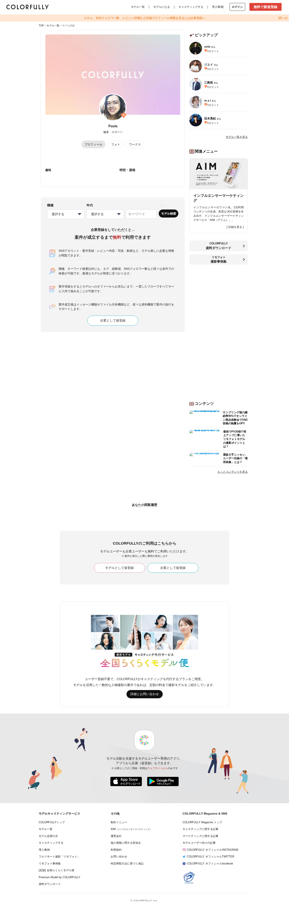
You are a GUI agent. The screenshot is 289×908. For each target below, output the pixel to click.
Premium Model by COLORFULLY (59, 877)
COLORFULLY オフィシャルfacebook (210, 863)
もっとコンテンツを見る (232, 471)
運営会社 (116, 836)
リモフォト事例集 (50, 863)
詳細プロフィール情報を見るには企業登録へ (144, 18)
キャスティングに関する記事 (200, 829)
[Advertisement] (218, 331)
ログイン (237, 6)
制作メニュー (119, 822)
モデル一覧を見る (237, 136)
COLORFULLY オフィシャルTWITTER (210, 856)
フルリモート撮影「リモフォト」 (59, 856)
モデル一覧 (138, 6)
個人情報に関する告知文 (126, 842)
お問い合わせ (119, 856)
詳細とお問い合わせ (144, 694)
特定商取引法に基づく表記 (127, 863)
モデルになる (161, 6)
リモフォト (219, 259)
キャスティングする (191, 6)
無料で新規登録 (265, 7)
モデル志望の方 (48, 836)
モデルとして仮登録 (119, 568)
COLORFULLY (218, 246)
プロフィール (93, 144)
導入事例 (217, 6)
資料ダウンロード (50, 884)
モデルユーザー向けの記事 (199, 842)
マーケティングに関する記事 (200, 836)
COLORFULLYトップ (52, 822)
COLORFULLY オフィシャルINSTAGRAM (212, 849)
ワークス (135, 144)
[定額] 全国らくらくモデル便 (56, 870)
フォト (115, 144)
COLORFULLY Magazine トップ (202, 822)
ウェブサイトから (157, 768)
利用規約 (116, 849)
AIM (131, 829)
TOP (41, 25)
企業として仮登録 (112, 320)
